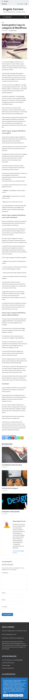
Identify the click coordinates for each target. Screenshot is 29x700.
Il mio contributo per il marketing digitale (12, 660)
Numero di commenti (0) (7, 564)
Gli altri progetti (6, 665)
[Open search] (25, 17)
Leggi (21, 695)
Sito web (4, 606)
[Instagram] (24, 4)
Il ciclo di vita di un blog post (10, 488)
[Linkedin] (22, 4)
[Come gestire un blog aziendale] (14, 502)
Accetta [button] (11, 695)
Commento (5, 572)
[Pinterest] (26, 4)
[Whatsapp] (19, 437)
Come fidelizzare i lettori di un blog (12, 465)
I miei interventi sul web (8, 662)
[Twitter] (20, 4)
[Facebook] (18, 4)
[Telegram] (15, 437)
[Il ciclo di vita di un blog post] (14, 478)
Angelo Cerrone (13, 9)
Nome (4, 592)
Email (4, 599)
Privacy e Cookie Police (8, 668)
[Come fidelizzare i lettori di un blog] (14, 455)
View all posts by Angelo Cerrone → (18, 551)
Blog (3, 22)
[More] (22, 437)
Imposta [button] (5, 695)
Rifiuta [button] (16, 695)
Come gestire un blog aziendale (10, 511)
